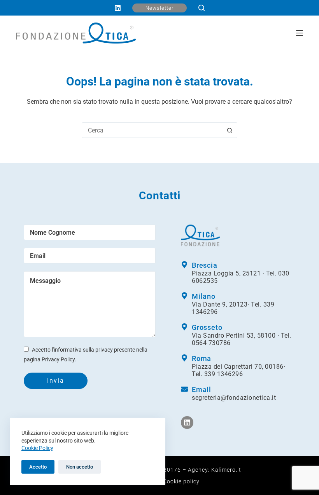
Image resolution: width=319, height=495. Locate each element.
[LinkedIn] (118, 8)
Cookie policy (181, 481)
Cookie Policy (37, 448)
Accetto (38, 467)
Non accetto (79, 467)
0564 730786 (211, 343)
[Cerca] (201, 8)
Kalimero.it (226, 470)
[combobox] (152, 130)
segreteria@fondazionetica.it (234, 397)
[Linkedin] (187, 422)
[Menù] (299, 33)
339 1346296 (223, 374)
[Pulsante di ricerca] (229, 130)
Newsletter (159, 8)
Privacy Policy (58, 359)
